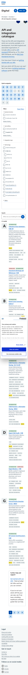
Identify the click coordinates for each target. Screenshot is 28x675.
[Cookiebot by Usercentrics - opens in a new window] (19, 319)
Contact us (4, 652)
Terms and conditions (7, 634)
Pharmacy (11, 483)
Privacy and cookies (6, 632)
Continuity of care (14, 288)
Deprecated (12, 268)
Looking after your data (7, 637)
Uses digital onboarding (19, 395)
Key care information (14, 390)
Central (11, 254)
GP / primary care (19, 314)
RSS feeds (4, 658)
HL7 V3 (22, 390)
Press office (4, 654)
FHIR (21, 252)
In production (12, 224)
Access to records (13, 388)
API (24, 252)
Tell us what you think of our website (11, 656)
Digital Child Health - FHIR (16, 433)
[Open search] (15, 10)
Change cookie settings (7, 646)
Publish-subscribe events (15, 459)
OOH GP (22, 386)
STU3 (20, 455)
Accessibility (4, 643)
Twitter (6, 666)
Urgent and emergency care (16, 250)
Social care (12, 285)
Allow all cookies (14, 349)
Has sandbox (17, 254)
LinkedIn (6, 669)
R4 (22, 254)
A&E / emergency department (16, 379)
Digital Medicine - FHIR (15, 469)
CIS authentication (14, 397)
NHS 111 (22, 558)
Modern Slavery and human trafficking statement (14, 641)
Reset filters (20, 109)
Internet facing (13, 259)
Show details (19, 344)
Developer (11, 16)
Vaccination (12, 485)
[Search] (22, 216)
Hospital (11, 283)
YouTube (6, 672)
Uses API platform (13, 257)
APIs (8, 50)
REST (10, 261)
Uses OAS (20, 259)
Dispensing (18, 483)
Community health (13, 377)
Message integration (14, 292)
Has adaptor (20, 393)
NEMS (16, 455)
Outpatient (12, 551)
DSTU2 (14, 290)
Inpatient (17, 283)
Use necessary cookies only (14, 354)
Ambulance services (14, 252)
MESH (10, 248)
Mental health (12, 453)
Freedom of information (7, 639)
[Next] (10, 616)
